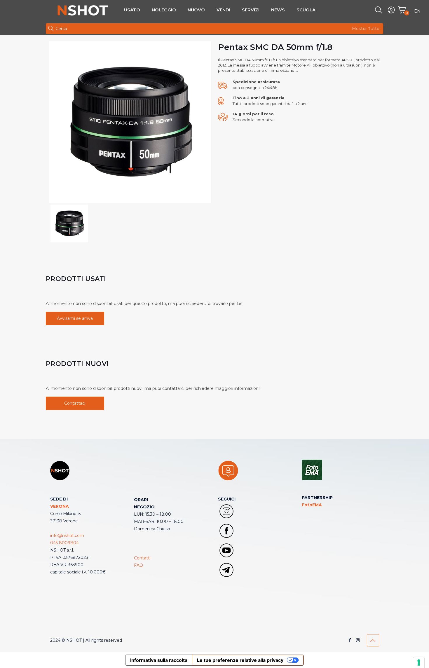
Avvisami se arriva (75, 318)
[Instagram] (358, 640)
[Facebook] (350, 640)
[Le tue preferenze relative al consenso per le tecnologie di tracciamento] (418, 662)
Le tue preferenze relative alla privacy (240, 660)
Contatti (142, 558)
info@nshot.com (67, 535)
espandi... (288, 70)
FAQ (138, 565)
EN (417, 11)
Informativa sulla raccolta (158, 660)
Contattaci (75, 403)
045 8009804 (64, 542)
